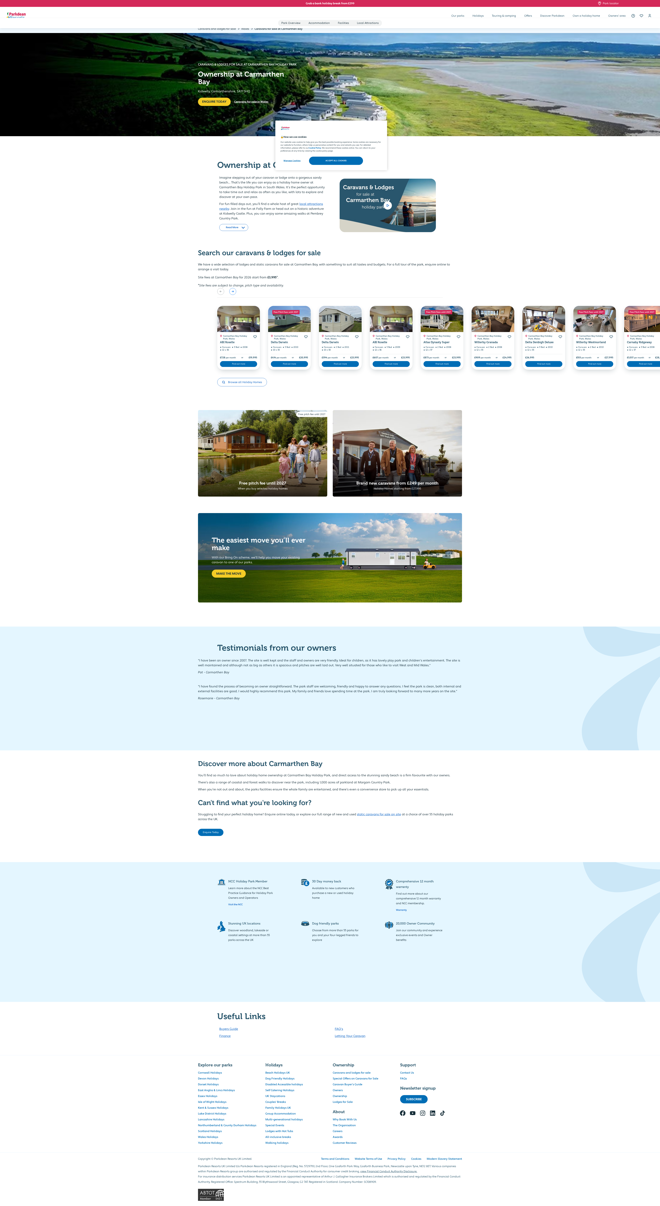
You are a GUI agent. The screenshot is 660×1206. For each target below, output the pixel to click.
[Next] (232, 291)
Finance (225, 1036)
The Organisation (344, 1125)
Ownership (340, 1096)
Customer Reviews (344, 1143)
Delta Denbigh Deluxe (539, 342)
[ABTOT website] (330, 1195)
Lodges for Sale (343, 1102)
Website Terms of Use (368, 1159)
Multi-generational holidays (284, 1119)
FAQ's (339, 1029)
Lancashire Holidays (211, 1119)
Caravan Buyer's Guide (347, 1084)
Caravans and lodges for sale (352, 1072)
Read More (232, 225)
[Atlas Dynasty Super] (442, 319)
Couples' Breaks (275, 1102)
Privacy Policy (397, 1159)
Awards (338, 1137)
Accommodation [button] (319, 23)
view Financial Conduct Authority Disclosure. (388, 1171)
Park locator (611, 3)
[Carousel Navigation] (226, 291)
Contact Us (407, 1072)
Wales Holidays (208, 1137)
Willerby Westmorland (591, 342)
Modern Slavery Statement (444, 1159)
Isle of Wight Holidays (212, 1102)
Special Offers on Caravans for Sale (355, 1078)
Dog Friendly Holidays (279, 1078)
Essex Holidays (207, 1096)
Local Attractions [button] (368, 23)
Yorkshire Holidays (210, 1143)
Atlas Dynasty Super (437, 342)
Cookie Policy (315, 148)
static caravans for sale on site (379, 814)
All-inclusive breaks (278, 1137)
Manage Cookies (292, 160)
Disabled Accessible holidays (284, 1084)
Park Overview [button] (290, 23)
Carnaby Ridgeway (639, 342)
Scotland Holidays (210, 1131)
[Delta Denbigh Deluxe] (543, 319)
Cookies (416, 1159)
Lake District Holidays (212, 1113)
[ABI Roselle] (238, 319)
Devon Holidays (208, 1078)
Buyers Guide (228, 1029)
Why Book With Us (345, 1119)
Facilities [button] (343, 23)
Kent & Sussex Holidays (213, 1108)
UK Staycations (275, 1096)
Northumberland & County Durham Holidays (227, 1125)
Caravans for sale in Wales (251, 102)
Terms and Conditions (335, 1159)
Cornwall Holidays (210, 1072)
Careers (337, 1131)
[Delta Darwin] (289, 319)
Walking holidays (276, 1143)
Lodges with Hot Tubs (279, 1131)
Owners (338, 1090)
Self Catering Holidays (279, 1090)
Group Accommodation (280, 1113)
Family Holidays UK (278, 1108)
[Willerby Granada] (493, 319)
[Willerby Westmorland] (594, 319)
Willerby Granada (486, 342)
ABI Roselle (227, 342)
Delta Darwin (279, 342)
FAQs (403, 1078)
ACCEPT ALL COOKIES (336, 160)
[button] (641, 16)
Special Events (274, 1125)
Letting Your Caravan (350, 1036)
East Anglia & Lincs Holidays (216, 1090)
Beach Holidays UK (277, 1072)
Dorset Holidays (208, 1084)
